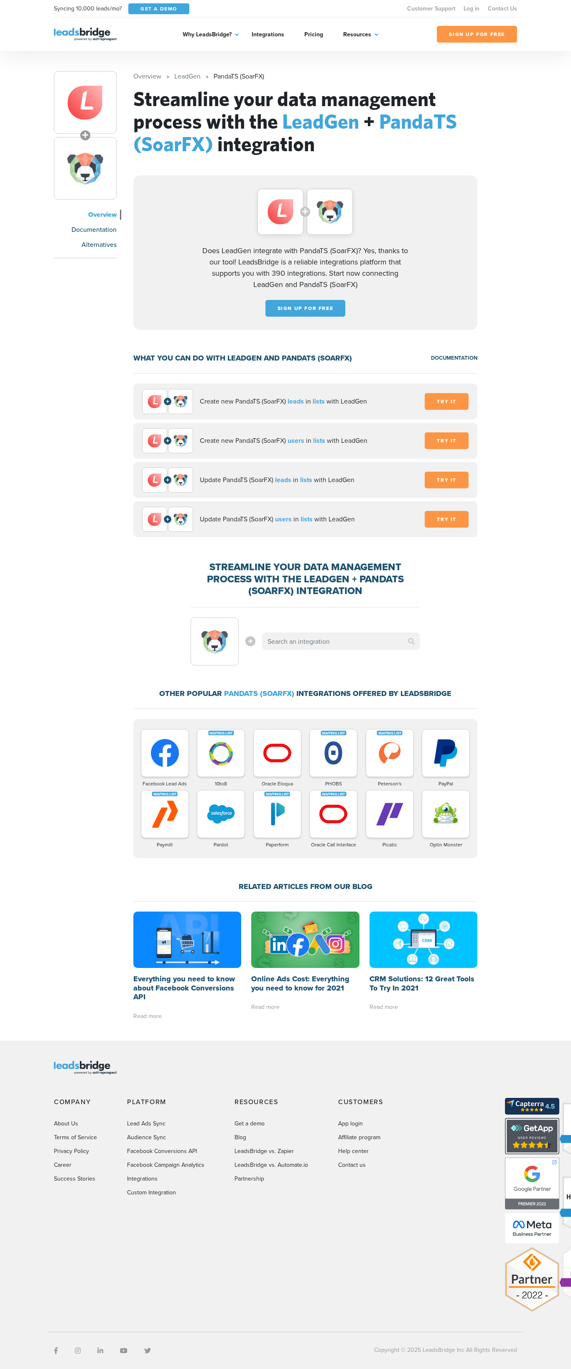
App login (350, 1123)
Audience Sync (146, 1137)
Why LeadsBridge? (207, 34)
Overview (102, 214)
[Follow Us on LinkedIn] (100, 1350)
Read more (147, 1016)
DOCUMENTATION (454, 358)
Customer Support (431, 8)
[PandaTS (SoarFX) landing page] (85, 168)
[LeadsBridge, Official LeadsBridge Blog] (85, 33)
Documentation (94, 229)
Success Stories (74, 1178)
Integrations (268, 34)
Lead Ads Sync (146, 1123)
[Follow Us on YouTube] (123, 1350)
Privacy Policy (71, 1151)
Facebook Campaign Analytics (165, 1165)
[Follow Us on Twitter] (147, 1350)
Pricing (313, 34)
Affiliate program (359, 1137)
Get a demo (250, 1123)
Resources (357, 34)
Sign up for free (306, 308)
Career (62, 1165)
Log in (471, 8)
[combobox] (341, 641)
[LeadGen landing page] (85, 102)
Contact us (352, 1165)
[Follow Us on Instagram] (78, 1350)
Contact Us (502, 8)
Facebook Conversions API (162, 1151)
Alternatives (99, 244)
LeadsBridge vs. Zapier (264, 1151)
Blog (240, 1137)
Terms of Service (75, 1137)
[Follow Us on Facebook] (56, 1350)
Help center (353, 1151)
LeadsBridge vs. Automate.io (271, 1165)
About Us (66, 1123)
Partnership (249, 1178)
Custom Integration (151, 1192)
